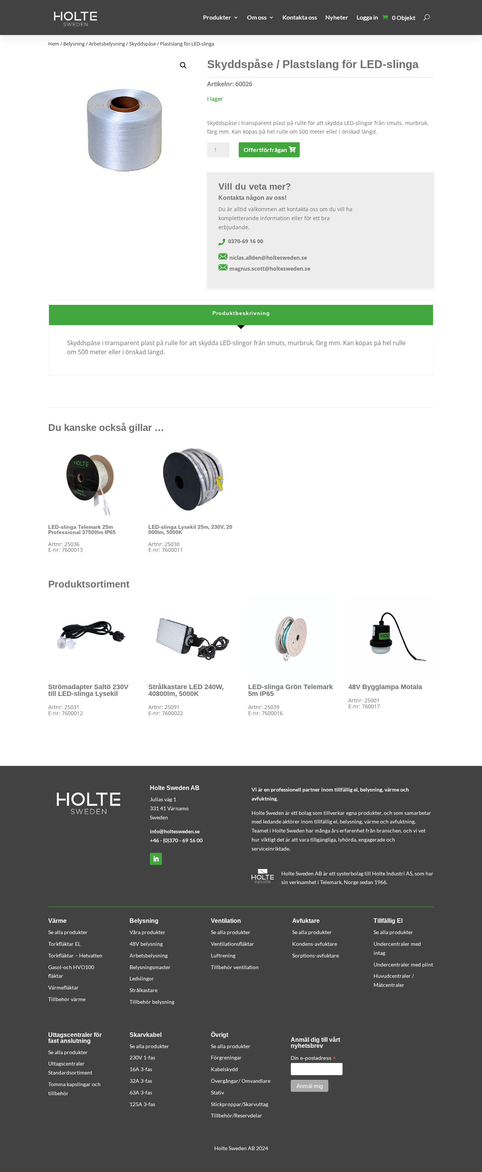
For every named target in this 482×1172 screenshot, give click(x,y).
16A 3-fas (141, 1069)
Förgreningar (226, 1057)
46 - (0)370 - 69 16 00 (178, 840)
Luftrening (223, 955)
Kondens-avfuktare (314, 944)
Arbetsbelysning (107, 43)
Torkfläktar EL (64, 944)
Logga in (367, 17)
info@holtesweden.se (175, 831)
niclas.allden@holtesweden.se (268, 257)
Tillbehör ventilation (235, 967)
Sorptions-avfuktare (315, 955)
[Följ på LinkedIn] (156, 859)
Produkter (217, 17)
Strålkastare (143, 990)
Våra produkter (147, 932)
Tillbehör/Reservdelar (236, 1115)
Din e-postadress (313, 1058)
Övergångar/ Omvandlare (240, 1081)
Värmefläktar (63, 987)
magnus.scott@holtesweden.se (269, 268)
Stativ (217, 1092)
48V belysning (146, 944)
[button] (183, 65)
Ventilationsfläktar (232, 944)
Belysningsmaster (150, 967)
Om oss (257, 17)
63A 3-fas (141, 1092)
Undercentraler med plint (403, 964)
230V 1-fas (142, 1057)
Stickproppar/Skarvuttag (239, 1104)
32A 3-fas (141, 1081)
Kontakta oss (299, 17)
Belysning (74, 43)
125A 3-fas (142, 1104)
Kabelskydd (224, 1069)
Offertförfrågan (265, 149)
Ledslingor (142, 978)
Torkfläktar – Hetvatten (75, 955)
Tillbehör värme (66, 999)
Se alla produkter (68, 932)
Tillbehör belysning (152, 1001)
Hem (53, 43)
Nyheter (336, 17)
